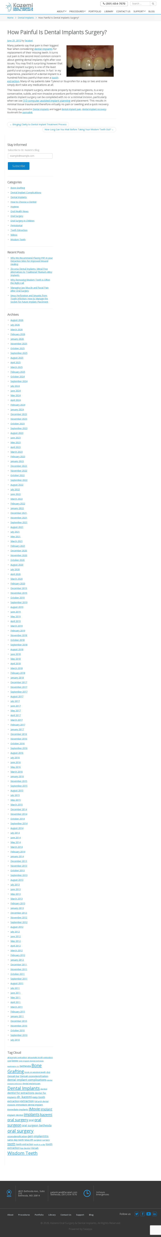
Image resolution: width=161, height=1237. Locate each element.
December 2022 (19, 465)
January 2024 (17, 409)
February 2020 (18, 583)
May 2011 (16, 997)
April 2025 (16, 362)
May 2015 (16, 799)
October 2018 (18, 639)
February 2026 (18, 334)
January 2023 (17, 461)
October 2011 (18, 973)
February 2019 (18, 630)
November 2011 (19, 969)
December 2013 (19, 861)
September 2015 (19, 785)
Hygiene (15, 206)
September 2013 (19, 875)
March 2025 (17, 367)
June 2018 (16, 654)
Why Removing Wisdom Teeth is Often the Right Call (30, 281)
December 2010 (19, 1021)
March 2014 (17, 846)
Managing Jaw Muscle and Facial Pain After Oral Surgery (30, 289)
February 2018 (18, 672)
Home (10, 17)
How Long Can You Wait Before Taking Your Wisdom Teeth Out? (79, 129)
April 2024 (16, 400)
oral (31, 1120)
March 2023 (17, 451)
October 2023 (18, 423)
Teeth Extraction (19, 230)
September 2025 (19, 353)
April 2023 (16, 447)
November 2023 (19, 418)
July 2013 (15, 884)
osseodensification (17, 1136)
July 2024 (15, 385)
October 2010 (18, 1030)
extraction (27, 1101)
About (61, 11)
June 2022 (16, 494)
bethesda (25, 1066)
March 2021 (17, 541)
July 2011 (15, 988)
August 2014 (17, 828)
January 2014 (17, 856)
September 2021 (19, 522)
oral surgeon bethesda (37, 1125)
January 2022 (17, 508)
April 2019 (16, 621)
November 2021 (19, 517)
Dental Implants (26, 17)
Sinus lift (28, 1139)
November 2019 (19, 592)
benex (15, 1060)
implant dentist (15, 1115)
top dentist (25, 1148)
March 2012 (17, 950)
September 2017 (19, 691)
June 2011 (16, 992)
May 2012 (16, 941)
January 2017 (17, 729)
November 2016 (19, 738)
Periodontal (16, 225)
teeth (11, 1144)
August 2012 (17, 926)
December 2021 (19, 512)
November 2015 (19, 781)
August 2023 (17, 433)
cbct (48, 1072)
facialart (29, 40)
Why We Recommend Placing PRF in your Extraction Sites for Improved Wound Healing (32, 261)
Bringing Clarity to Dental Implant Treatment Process (38, 124)
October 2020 (18, 560)
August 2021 (17, 527)
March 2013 (17, 898)
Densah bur (13, 1076)
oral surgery (20, 1131)
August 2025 (17, 357)
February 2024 (18, 404)
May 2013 (16, 894)
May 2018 (16, 658)
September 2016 (19, 748)
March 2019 (17, 625)
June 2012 (16, 936)
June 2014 (16, 837)
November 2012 (19, 917)
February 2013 (18, 903)
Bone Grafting (18, 187)
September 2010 (19, 1035)
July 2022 (15, 489)
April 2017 (16, 715)
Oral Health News (19, 211)
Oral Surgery (17, 216)
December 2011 (19, 964)
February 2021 (18, 545)
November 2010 (19, 1025)
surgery (46, 1140)
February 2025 (18, 371)
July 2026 (15, 324)
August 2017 (17, 696)
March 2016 (17, 771)
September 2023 (19, 428)
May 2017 (16, 710)
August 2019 (17, 607)
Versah (34, 1148)
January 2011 (17, 1016)
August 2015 (17, 790)
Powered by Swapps (80, 1229)
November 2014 (19, 814)
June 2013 (16, 889)
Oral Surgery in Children (22, 220)
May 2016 (16, 767)
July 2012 (15, 931)
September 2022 (19, 480)
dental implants (43, 49)
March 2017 (17, 719)
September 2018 (19, 644)
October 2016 (18, 743)
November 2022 (19, 470)
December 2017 (19, 682)
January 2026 (17, 338)
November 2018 (19, 635)
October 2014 (18, 818)
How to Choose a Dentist (23, 201)
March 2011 (17, 1006)
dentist (43, 1089)
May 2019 (16, 616)
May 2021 (16, 536)
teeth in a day (39, 1144)
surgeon (38, 1140)
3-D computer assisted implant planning (46, 100)
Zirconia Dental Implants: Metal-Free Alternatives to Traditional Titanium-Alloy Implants (31, 272)
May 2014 (16, 842)
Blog (151, 11)
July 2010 (15, 1039)
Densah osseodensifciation (34, 1076)
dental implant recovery (94, 109)
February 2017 (18, 724)
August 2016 (17, 752)
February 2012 (18, 955)
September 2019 (19, 602)
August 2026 (17, 320)
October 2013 (18, 870)
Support (138, 11)
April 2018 (16, 663)
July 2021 (15, 531)
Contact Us (123, 11)
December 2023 (19, 414)
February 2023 (18, 456)
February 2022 (18, 503)
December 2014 (19, 809)
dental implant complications (26, 1080)
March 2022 (17, 498)
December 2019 (19, 588)
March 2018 (17, 668)
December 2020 (19, 550)
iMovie (34, 1108)
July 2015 (15, 795)
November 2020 (19, 555)
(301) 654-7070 (115, 3)
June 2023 (16, 437)
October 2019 (18, 597)
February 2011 (18, 1011)
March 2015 (17, 804)
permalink (27, 112)
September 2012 (19, 922)
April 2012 (16, 945)
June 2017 (16, 705)
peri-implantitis (38, 1136)
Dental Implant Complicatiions (26, 192)
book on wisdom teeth (35, 1072)
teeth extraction (24, 1144)
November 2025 (19, 343)
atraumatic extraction (17, 1057)
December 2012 (19, 912)
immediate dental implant (29, 1104)
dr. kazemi (24, 1097)
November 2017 (19, 687)
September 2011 (19, 978)
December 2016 (19, 734)
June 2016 (16, 762)
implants (31, 1114)
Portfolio (95, 11)
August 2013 (17, 879)
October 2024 (18, 376)
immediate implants (17, 1109)
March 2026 (17, 329)
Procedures (76, 11)
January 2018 (17, 677)
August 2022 (17, 484)
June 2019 (16, 611)
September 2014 (19, 823)
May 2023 (16, 442)
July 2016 (15, 757)
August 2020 (17, 564)
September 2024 (19, 381)
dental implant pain (71, 109)
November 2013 (19, 865)
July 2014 (15, 832)
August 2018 (17, 649)
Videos (14, 234)
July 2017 (15, 701)
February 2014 (18, 851)
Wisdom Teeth (18, 239)
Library (108, 11)
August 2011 (17, 983)
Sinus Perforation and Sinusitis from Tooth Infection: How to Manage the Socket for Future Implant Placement (29, 298)
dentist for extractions (20, 1093)
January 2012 (17, 959)
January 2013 (17, 908)
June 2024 (16, 390)
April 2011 (16, 1002)
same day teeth (15, 1139)
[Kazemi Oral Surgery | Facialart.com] (19, 6)
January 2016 (17, 776)
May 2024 (16, 395)
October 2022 (18, 475)
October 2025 (18, 348)
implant (46, 1109)
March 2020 (17, 578)
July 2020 (15, 569)
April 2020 (16, 574)
